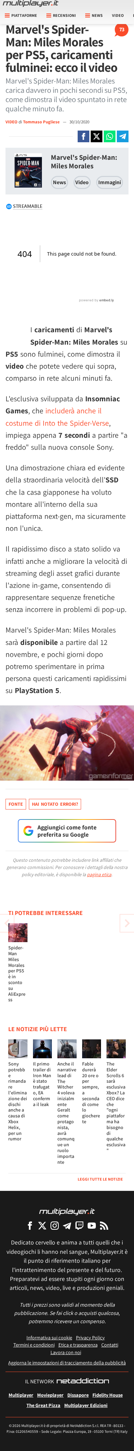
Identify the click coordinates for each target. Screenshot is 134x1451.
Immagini (109, 182)
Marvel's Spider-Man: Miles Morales (84, 161)
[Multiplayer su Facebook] (30, 1225)
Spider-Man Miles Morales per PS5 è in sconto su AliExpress (16, 974)
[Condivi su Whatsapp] (109, 136)
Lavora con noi (66, 1352)
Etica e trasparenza (78, 1344)
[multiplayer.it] (67, 1211)
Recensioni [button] (64, 15)
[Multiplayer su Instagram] (55, 1225)
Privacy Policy (90, 1337)
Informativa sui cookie (49, 1337)
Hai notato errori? (55, 804)
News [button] (97, 15)
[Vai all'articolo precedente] (127, 923)
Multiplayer (21, 1395)
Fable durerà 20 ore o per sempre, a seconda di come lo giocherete (91, 1093)
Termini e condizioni (34, 1344)
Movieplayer (50, 1395)
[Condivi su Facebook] (83, 136)
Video (118, 15)
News (59, 182)
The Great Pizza (43, 1405)
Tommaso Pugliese (42, 122)
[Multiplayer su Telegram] (67, 1225)
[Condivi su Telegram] (123, 136)
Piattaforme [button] (24, 15)
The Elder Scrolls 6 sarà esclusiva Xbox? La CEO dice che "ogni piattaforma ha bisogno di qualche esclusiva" (116, 1107)
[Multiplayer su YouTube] (92, 1225)
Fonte (16, 804)
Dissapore (78, 1395)
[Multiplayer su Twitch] (79, 1225)
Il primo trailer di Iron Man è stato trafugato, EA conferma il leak (42, 1084)
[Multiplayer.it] (30, 3)
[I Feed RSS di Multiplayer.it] (104, 1225)
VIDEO (11, 122)
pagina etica (99, 874)
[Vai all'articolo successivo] (7, 923)
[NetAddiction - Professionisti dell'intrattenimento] (83, 1381)
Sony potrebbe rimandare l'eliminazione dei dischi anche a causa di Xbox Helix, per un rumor (17, 1101)
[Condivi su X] (96, 136)
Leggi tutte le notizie (100, 1179)
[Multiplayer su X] (42, 1225)
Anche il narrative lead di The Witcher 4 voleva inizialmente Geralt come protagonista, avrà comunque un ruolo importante (66, 1113)
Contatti (109, 1344)
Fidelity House (107, 1395)
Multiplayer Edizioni (86, 1405)
